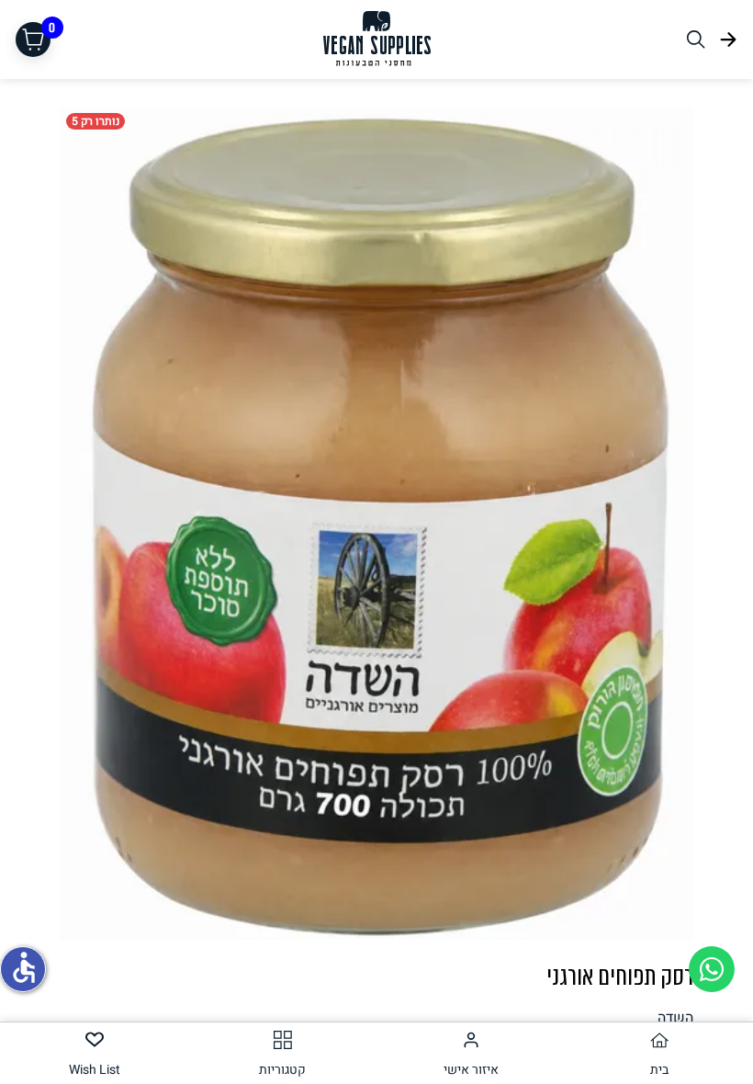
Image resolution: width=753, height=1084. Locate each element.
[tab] (659, 1053)
